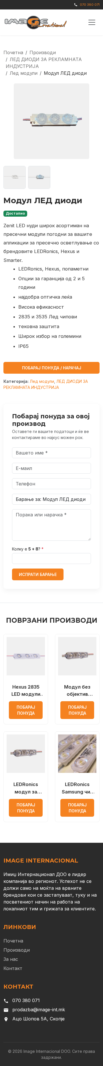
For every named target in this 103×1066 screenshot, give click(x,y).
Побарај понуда (26, 710)
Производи (42, 52)
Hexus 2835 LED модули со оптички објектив (25, 691)
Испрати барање (38, 574)
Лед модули (23, 73)
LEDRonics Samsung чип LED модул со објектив (77, 788)
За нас (10, 959)
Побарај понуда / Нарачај (51, 367)
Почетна (13, 52)
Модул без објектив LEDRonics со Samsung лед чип (77, 691)
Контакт (12, 968)
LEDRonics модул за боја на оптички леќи (25, 788)
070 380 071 (90, 5)
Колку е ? (27, 548)
